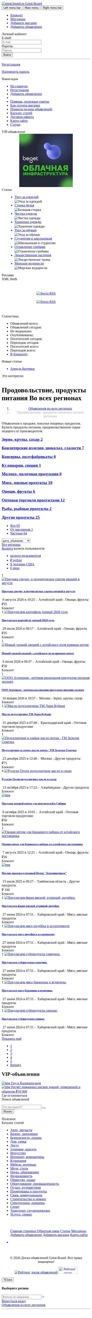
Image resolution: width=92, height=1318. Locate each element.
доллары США (22, 564)
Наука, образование (24, 1172)
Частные (18, 533)
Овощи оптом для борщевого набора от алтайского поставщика (42, 844)
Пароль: (7, 46)
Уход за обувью (26, 230)
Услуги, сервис (21, 1214)
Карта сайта (19, 120)
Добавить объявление (26, 27)
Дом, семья (18, 1141)
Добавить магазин (23, 23)
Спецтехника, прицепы (27, 1203)
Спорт (14, 1207)
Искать (7, 1111)
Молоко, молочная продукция (32, 474)
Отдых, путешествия (25, 1187)
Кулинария (18, 1160)
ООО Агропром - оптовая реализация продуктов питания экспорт (43, 689)
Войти (7, 54)
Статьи (15, 124)
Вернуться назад (14, 1301)
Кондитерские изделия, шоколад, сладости (43, 448)
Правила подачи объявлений (31, 109)
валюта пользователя (25, 555)
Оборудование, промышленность (34, 1183)
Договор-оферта (22, 117)
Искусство (18, 1153)
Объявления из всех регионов (23, 1305)
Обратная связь (48, 1231)
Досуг (14, 1145)
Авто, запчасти (21, 1130)
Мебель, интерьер (23, 1164)
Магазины (17, 19)
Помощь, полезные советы (29, 101)
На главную (19, 86)
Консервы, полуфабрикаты (29, 456)
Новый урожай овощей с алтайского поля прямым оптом (38, 653)
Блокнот (16, 15)
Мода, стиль (19, 1168)
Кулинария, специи (21, 465)
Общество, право (22, 1180)
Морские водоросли (29, 263)
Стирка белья (24, 205)
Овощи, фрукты (18, 491)
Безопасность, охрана (26, 1137)
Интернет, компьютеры (27, 1157)
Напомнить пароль (15, 71)
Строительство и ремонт (28, 1199)
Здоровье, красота (23, 1149)
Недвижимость (21, 1176)
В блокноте (18, 354)
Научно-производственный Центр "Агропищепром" (34, 873)
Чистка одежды (26, 213)
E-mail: (7, 38)
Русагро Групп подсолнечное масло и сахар (29, 779)
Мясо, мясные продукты (27, 482)
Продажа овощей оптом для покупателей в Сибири (34, 803)
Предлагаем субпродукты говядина (24, 962)
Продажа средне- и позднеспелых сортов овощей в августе (38, 591)
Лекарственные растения (33, 255)
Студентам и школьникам (33, 238)
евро (14, 568)
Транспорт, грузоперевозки (30, 1210)
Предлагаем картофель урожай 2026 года (28, 620)
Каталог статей (21, 113)
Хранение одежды (28, 222)
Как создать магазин (25, 105)
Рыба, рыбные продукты (27, 508)
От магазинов (21, 529)
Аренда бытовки (22, 368)
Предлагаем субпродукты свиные (23, 1018)
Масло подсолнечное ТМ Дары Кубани (26, 714)
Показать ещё (11, 1038)
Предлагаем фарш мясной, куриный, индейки (30, 905)
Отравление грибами (30, 247)
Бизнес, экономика (24, 1134)
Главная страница (23, 1231)
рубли (16, 560)
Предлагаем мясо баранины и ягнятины (27, 990)
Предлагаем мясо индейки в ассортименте (28, 934)
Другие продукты (21, 517)
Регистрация (11, 64)
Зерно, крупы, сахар (22, 439)
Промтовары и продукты (28, 1191)
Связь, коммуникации (26, 1195)
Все (15, 525)
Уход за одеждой (27, 197)
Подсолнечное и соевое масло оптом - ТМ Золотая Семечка (39, 750)
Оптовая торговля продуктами (33, 500)
